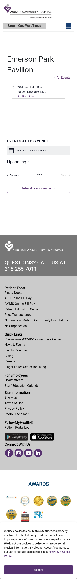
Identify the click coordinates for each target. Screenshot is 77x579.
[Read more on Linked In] (38, 453)
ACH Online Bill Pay (18, 298)
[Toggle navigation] (68, 23)
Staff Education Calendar (22, 386)
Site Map (11, 397)
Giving (9, 356)
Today (38, 174)
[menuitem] (38, 293)
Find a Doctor (14, 293)
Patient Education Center (22, 309)
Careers (10, 361)
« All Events (62, 77)
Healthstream (14, 380)
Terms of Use (14, 403)
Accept (38, 569)
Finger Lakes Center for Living (25, 367)
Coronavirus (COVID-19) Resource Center (33, 339)
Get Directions (25, 96)
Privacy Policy (14, 408)
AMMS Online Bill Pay (20, 304)
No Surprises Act (16, 326)
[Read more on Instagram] (18, 453)
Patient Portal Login (18, 427)
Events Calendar (16, 350)
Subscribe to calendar (36, 188)
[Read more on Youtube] (28, 453)
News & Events (15, 345)
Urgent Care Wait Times (24, 26)
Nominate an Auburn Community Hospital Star (37, 320)
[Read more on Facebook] (9, 453)
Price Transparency (18, 315)
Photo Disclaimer (16, 414)
